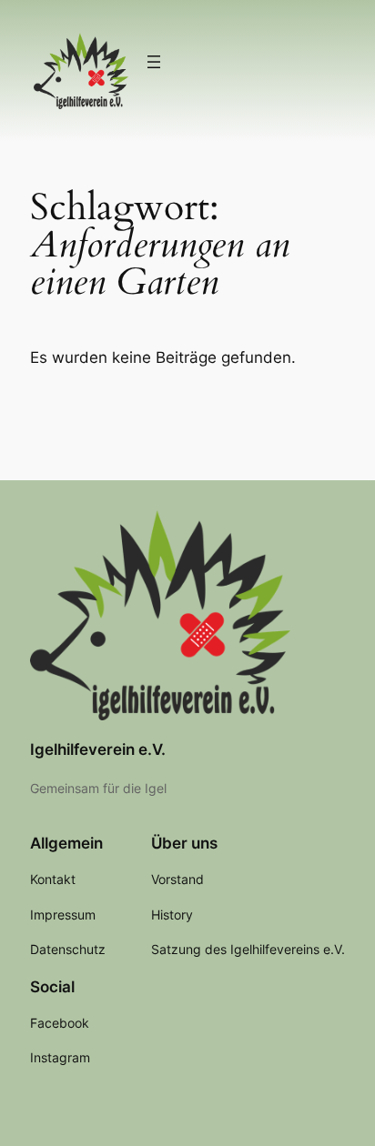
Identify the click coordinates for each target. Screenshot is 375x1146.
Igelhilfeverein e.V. (98, 749)
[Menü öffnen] (154, 62)
